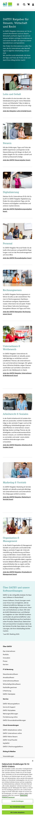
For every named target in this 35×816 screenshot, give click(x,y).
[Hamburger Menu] (18, 4)
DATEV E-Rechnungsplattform (13, 746)
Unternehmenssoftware (11, 681)
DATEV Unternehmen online (12, 733)
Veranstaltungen (8, 756)
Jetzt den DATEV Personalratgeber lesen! (17, 258)
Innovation (6, 658)
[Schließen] (33, 761)
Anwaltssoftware (8, 677)
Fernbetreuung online (10, 717)
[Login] (33, 4)
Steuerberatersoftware (10, 674)
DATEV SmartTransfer (10, 740)
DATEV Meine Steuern (10, 736)
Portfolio (6, 654)
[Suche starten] (24, 4)
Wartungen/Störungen (10, 714)
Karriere (5, 664)
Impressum (11, 797)
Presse (5, 661)
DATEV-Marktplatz (9, 694)
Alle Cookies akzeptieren (17, 812)
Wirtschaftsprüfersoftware (12, 684)
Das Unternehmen (9, 651)
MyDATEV (6, 743)
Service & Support (9, 707)
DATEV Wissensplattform (11, 704)
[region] (17, 787)
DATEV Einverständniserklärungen (14, 720)
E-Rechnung (7, 691)
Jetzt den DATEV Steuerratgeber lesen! (17, 160)
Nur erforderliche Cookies (17, 807)
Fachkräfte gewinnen (10, 687)
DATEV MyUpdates (9, 710)
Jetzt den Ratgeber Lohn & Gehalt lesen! (17, 111)
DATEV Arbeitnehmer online (12, 730)
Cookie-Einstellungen (17, 801)
